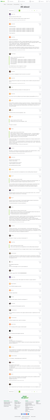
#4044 (40, 54)
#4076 (40, 348)
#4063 (40, 254)
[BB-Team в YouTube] (26, 414)
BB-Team (16, 400)
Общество (38, 400)
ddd (11, 384)
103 (36, 10)
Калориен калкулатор (28, 404)
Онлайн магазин (6, 406)
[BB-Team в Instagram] (25, 414)
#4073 (40, 325)
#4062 (40, 243)
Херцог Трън (13, 14)
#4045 (40, 72)
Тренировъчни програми (29, 407)
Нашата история (17, 401)
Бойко (12, 330)
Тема (21, 4)
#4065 (40, 271)
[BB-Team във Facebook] (21, 414)
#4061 (40, 236)
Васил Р (12, 197)
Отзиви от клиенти (17, 403)
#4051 (40, 117)
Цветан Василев (13, 253)
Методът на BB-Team (18, 402)
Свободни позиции (17, 405)
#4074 (40, 331)
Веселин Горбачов (14, 355)
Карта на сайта (33, 416)
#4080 (40, 385)
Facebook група (38, 403)
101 (31, 10)
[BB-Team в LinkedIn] (28, 414)
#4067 (40, 284)
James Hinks (13, 93)
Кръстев (12, 296)
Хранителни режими (28, 403)
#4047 (40, 88)
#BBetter (37, 401)
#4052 (40, 129)
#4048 (40, 94)
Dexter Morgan (13, 53)
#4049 (40, 101)
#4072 (40, 318)
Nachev (12, 270)
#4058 (40, 198)
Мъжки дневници (16, 4)
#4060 (40, 226)
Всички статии (27, 411)
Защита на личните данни (26, 416)
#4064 (40, 262)
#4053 (40, 149)
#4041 (40, 15)
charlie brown (13, 157)
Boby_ (12, 337)
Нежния (12, 235)
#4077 (40, 356)
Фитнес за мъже (9, 4)
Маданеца (12, 362)
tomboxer (12, 169)
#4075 (40, 338)
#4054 (40, 158)
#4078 (40, 363)
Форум (5, 4)
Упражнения (27, 408)
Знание (26, 400)
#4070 (40, 304)
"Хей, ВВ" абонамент (7, 403)
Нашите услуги (6, 400)
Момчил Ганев (13, 324)
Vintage (12, 128)
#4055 (40, 170)
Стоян (12, 87)
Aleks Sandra (13, 303)
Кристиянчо (13, 71)
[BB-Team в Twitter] (23, 414)
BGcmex (12, 290)
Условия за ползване (18, 416)
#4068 (40, 291)
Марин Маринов (13, 283)
